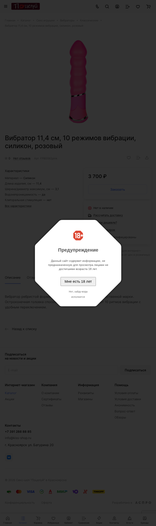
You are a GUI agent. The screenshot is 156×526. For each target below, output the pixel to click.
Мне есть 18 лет (78, 281)
